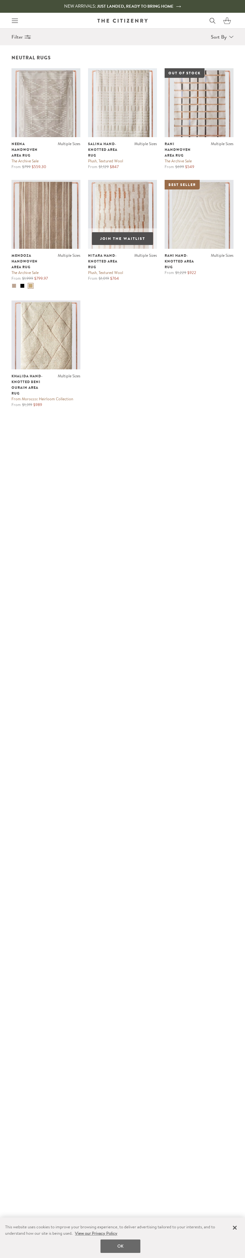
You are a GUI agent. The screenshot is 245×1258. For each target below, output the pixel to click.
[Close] (235, 1228)
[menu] (14, 20)
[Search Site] (212, 20)
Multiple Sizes (69, 143)
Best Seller (182, 184)
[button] (227, 20)
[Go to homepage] (122, 21)
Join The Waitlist (122, 238)
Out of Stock (184, 73)
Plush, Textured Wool (105, 161)
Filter (17, 37)
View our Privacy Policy (96, 1233)
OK (120, 1246)
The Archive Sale (25, 161)
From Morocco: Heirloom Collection (42, 398)
